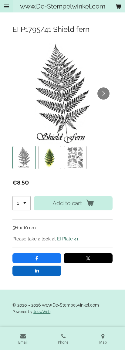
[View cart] (118, 6)
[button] (23, 157)
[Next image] (103, 93)
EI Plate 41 (67, 239)
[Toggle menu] (6, 6)
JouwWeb (41, 312)
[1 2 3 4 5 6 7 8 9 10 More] (21, 203)
